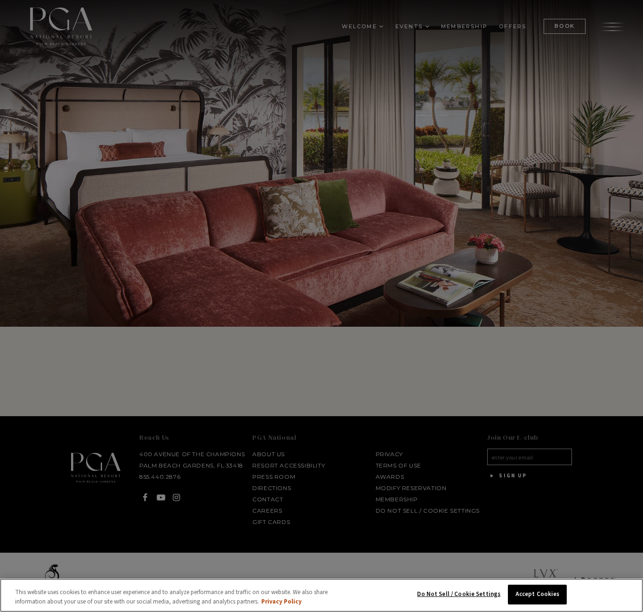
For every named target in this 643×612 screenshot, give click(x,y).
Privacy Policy (281, 601)
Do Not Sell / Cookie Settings (458, 594)
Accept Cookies (537, 594)
